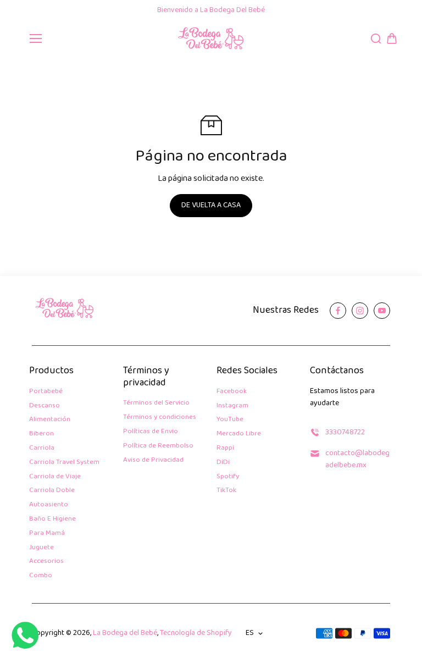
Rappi (225, 448)
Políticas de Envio (150, 432)
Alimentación (49, 420)
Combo (40, 576)
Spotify (227, 477)
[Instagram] (360, 310)
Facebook (231, 391)
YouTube (229, 420)
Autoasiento (48, 505)
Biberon (41, 434)
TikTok (226, 490)
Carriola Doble (52, 490)
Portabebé (46, 391)
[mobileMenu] (36, 38)
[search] (375, 38)
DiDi (223, 462)
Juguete (41, 548)
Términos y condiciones (159, 417)
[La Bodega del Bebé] (211, 38)
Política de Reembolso (158, 446)
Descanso (44, 406)
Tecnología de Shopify (196, 633)
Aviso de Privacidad (153, 460)
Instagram (232, 406)
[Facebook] (338, 310)
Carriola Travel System (64, 462)
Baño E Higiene (52, 519)
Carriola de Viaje (55, 477)
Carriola (41, 448)
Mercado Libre (238, 434)
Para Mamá (47, 533)
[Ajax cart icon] (391, 38)
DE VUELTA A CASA (211, 205)
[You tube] (382, 310)
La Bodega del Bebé (125, 633)
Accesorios (46, 561)
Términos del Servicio (156, 403)
